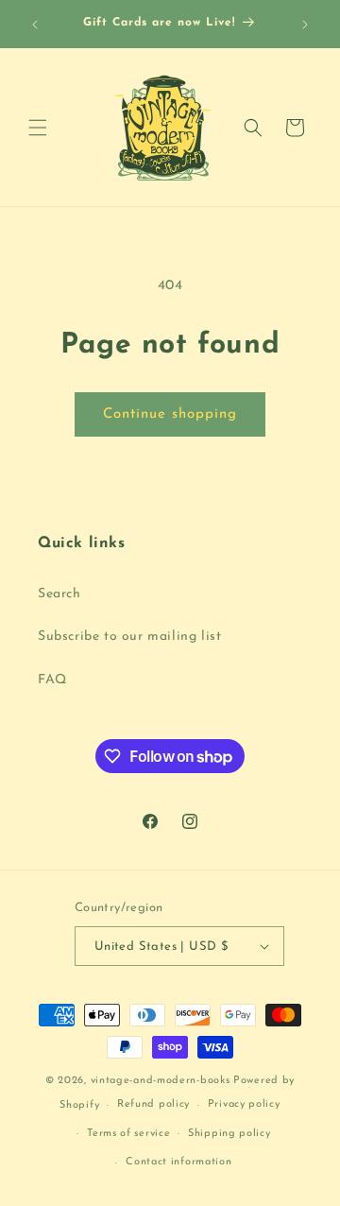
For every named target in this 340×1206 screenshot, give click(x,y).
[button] (38, 127)
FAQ (52, 680)
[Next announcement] (305, 24)
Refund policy (153, 1104)
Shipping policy (229, 1133)
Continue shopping (170, 414)
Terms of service (128, 1133)
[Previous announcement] (35, 24)
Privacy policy (244, 1104)
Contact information (178, 1162)
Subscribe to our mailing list (129, 636)
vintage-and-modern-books (160, 1081)
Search (59, 594)
